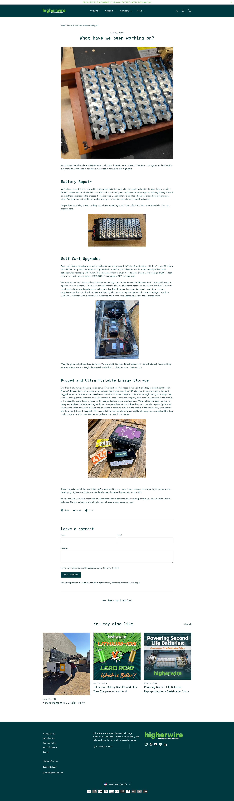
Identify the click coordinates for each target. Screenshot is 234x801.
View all (187, 624)
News (140, 10)
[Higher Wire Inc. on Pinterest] (160, 744)
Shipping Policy (49, 742)
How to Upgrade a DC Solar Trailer (64, 703)
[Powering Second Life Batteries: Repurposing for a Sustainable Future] (167, 656)
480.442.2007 (49, 766)
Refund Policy (49, 738)
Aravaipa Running (82, 387)
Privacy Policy (111, 582)
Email (120, 535)
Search (46, 752)
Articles (69, 25)
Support (109, 10)
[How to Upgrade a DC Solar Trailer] (66, 664)
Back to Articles (119, 600)
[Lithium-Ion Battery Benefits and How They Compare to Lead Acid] (117, 656)
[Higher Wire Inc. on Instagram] (146, 744)
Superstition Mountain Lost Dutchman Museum (148, 282)
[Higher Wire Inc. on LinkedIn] (165, 744)
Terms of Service (128, 582)
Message (64, 548)
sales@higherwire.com (53, 772)
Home (63, 25)
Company (125, 10)
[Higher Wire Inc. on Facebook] (151, 744)
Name (63, 535)
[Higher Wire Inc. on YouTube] (155, 744)
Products (94, 10)
